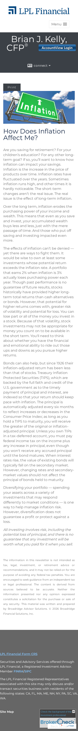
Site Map (7, 712)
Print (12, 87)
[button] (59, 24)
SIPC (27, 671)
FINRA (18, 671)
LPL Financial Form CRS (18, 654)
